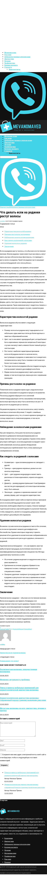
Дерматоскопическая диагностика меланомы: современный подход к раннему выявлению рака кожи (23, 699)
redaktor (2, 221)
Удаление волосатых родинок (15, 243)
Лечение (7, 61)
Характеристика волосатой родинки (17, 231)
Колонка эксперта (11, 65)
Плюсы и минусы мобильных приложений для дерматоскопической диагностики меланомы (19, 689)
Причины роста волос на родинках (17, 234)
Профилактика (9, 63)
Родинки (7, 862)
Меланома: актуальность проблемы (15, 680)
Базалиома (8, 838)
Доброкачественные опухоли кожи (17, 57)
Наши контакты (14, 69)
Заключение (9, 246)
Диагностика (9, 59)
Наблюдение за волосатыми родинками (19, 237)
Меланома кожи (10, 53)
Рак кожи (7, 55)
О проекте (8, 67)
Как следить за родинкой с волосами (18, 240)
